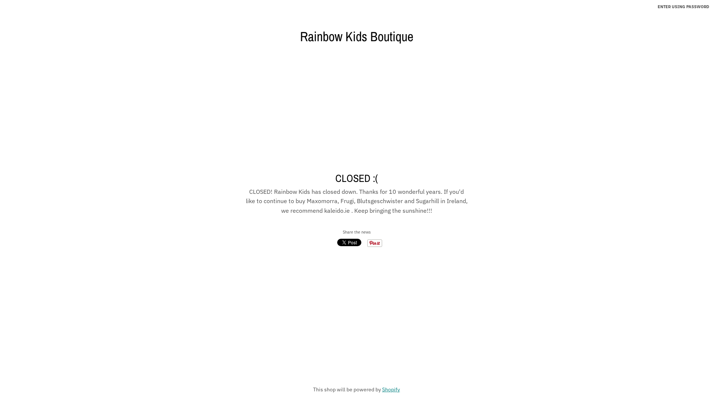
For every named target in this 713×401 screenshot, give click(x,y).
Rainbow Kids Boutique (356, 36)
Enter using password (683, 6)
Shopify (391, 389)
